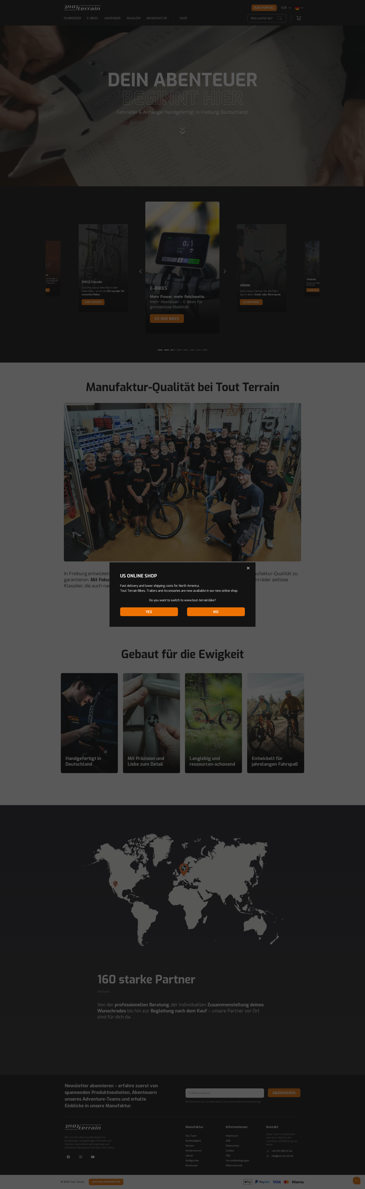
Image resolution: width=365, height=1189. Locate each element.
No (216, 612)
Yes (149, 612)
